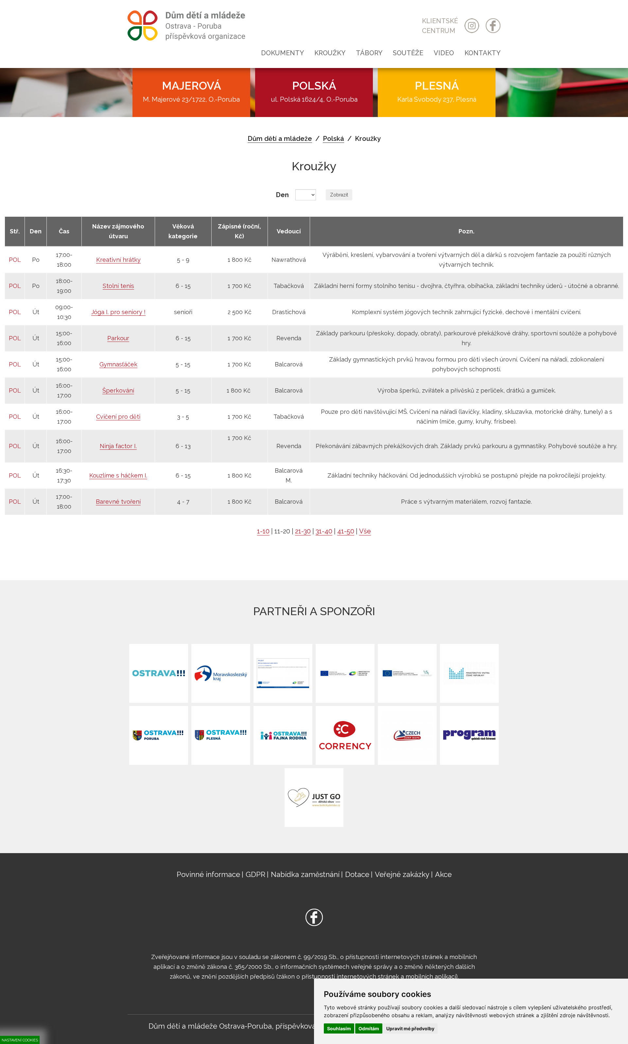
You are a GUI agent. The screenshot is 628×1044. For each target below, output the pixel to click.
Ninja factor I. (118, 446)
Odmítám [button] (368, 1028)
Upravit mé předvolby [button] (410, 1028)
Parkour (118, 338)
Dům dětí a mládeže (280, 139)
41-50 (345, 531)
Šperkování (118, 390)
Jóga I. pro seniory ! (118, 312)
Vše (365, 531)
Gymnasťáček (118, 364)
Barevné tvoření (118, 501)
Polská (333, 139)
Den (282, 195)
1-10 (263, 531)
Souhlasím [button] (339, 1028)
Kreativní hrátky (118, 259)
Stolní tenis (118, 285)
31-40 (324, 531)
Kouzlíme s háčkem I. (118, 475)
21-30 (303, 531)
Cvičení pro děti (118, 416)
